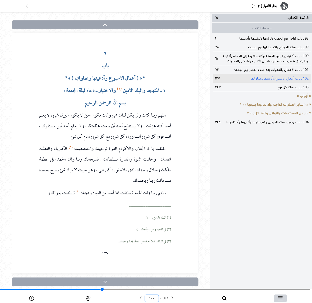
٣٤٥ (262, 122)
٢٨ (262, 47)
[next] (105, 281)
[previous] (140, 298)
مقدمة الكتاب (261, 28)
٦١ (262, 58)
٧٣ (262, 69)
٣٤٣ (262, 87)
